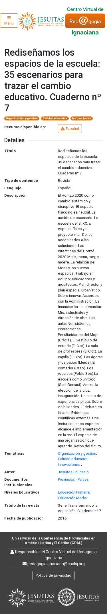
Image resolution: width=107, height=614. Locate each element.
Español (72, 128)
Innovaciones (81, 118)
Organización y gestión (22, 118)
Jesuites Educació (73, 472)
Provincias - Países (73, 479)
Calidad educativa (55, 118)
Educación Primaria (73, 492)
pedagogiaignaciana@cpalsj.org (56, 563)
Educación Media (72, 498)
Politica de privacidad (53, 575)
